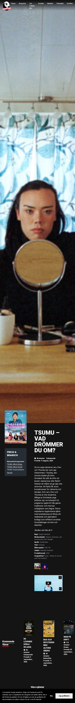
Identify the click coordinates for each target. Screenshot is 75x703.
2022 (48, 553)
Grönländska (44, 542)
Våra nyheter (37, 687)
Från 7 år (47, 548)
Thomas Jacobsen (52, 537)
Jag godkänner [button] (64, 696)
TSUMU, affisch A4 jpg (14, 464)
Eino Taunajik (48, 539)
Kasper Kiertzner (44, 534)
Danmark (43, 550)
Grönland (50, 550)
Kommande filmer (8, 643)
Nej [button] (51, 696)
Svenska (41, 545)
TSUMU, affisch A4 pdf (14, 467)
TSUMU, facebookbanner (15, 470)
